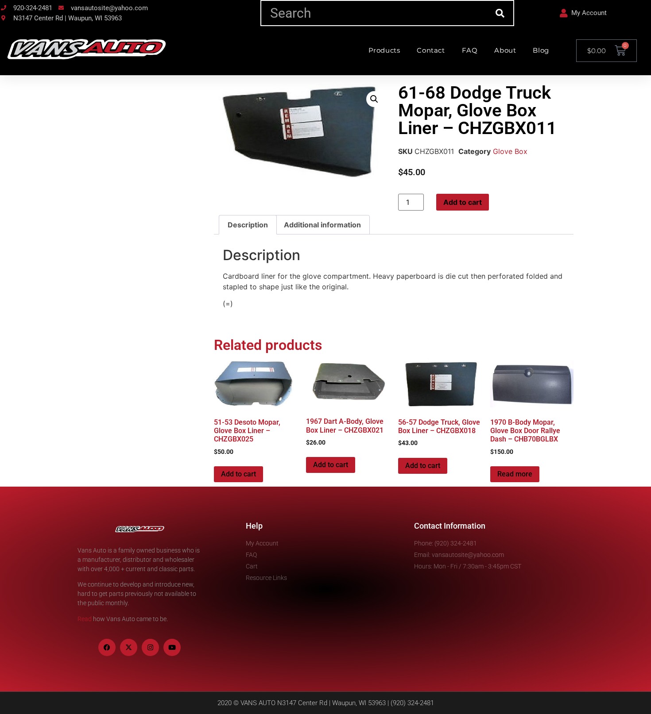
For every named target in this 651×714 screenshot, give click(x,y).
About (505, 50)
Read (85, 618)
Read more (514, 474)
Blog (541, 50)
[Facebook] (107, 647)
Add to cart (462, 202)
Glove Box (510, 151)
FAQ (470, 50)
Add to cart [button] (238, 474)
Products (384, 50)
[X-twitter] (128, 647)
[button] (374, 99)
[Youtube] (172, 647)
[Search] (500, 13)
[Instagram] (150, 647)
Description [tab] (248, 224)
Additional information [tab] (322, 224)
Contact (431, 50)
